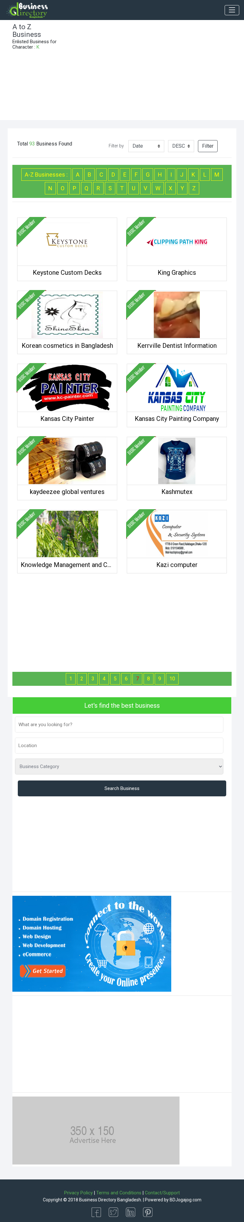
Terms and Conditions (118, 1193)
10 (172, 679)
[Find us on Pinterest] (148, 1212)
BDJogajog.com (185, 1199)
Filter (208, 146)
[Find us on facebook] (96, 1212)
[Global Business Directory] (27, 10)
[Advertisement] (151, 72)
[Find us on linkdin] (131, 1212)
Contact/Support (162, 1193)
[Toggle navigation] (232, 10)
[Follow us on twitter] (113, 1212)
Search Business (122, 788)
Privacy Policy (78, 1193)
